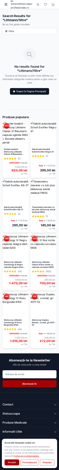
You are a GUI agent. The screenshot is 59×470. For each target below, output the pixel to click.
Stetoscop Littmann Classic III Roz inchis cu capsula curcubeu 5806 (43, 264)
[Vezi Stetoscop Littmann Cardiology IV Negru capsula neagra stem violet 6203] (16, 247)
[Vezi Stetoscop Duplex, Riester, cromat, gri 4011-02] (44, 305)
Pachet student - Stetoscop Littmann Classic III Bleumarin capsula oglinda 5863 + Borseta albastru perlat (14, 154)
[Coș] (53, 4)
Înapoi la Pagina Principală (31, 91)
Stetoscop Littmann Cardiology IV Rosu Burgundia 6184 (13, 322)
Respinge (47, 462)
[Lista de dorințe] (45, 4)
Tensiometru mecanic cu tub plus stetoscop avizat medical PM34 (43, 209)
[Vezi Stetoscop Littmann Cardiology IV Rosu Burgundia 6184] (16, 305)
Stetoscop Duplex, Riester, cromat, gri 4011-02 (43, 322)
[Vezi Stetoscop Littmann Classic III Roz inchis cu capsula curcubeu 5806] (44, 247)
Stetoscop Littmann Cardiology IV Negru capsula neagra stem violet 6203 (13, 266)
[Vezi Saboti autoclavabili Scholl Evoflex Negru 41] (44, 134)
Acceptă (12, 462)
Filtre (11, 31)
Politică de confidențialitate (26, 456)
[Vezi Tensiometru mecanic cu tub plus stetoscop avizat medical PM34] (44, 192)
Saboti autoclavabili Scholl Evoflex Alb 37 (13, 208)
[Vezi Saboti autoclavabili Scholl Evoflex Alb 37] (16, 192)
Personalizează (29, 462)
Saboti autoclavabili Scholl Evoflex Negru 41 (43, 150)
